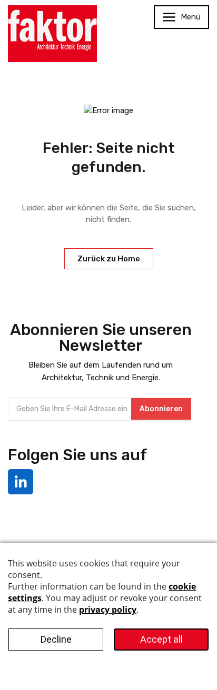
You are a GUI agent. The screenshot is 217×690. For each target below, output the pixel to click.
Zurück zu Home (108, 258)
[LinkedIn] (20, 481)
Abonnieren (161, 408)
